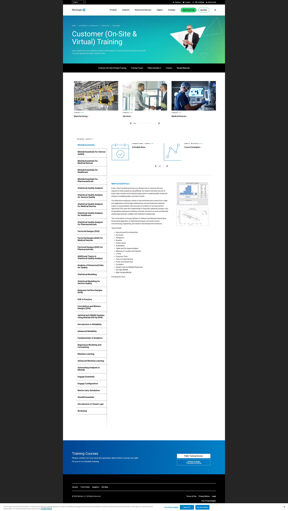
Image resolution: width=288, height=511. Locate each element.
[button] (215, 10)
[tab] (91, 144)
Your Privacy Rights (208, 501)
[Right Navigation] (159, 123)
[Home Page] (79, 10)
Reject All (186, 507)
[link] (96, 99)
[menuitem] (113, 10)
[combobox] (79, 2)
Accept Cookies (202, 507)
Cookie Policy (47, 509)
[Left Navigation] (130, 123)
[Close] (284, 506)
